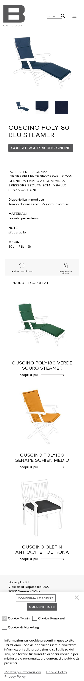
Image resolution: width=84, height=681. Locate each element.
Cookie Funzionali (51, 618)
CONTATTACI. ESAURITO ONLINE (40, 148)
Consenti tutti (42, 606)
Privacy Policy (15, 676)
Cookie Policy (56, 672)
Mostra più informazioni (22, 672)
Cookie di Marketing (23, 627)
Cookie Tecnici (19, 618)
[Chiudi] (77, 598)
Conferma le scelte (35, 598)
